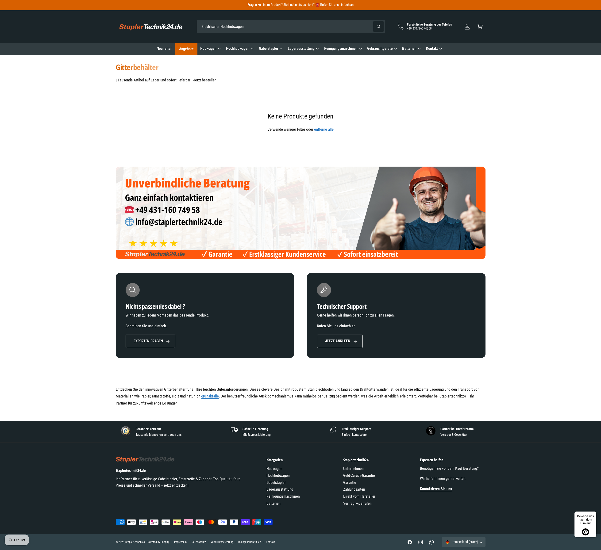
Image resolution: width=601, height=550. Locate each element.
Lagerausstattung (301, 48)
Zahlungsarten (354, 489)
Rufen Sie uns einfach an (337, 5)
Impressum (180, 542)
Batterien (409, 48)
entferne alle (324, 129)
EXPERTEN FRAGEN (148, 341)
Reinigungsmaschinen (341, 48)
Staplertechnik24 (135, 542)
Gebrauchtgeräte (380, 48)
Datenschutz (199, 542)
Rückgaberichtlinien (249, 542)
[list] (300, 432)
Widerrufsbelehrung (222, 542)
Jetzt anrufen (337, 341)
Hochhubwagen (237, 48)
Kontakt (432, 48)
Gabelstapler (268, 48)
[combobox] (291, 26)
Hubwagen (208, 48)
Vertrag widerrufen (357, 503)
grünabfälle (210, 396)
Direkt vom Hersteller (359, 496)
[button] (480, 26)
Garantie (349, 482)
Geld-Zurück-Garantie (359, 475)
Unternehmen (353, 468)
